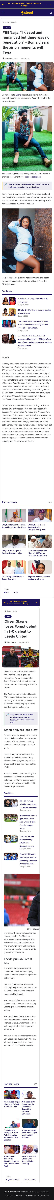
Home (6, 22)
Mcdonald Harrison (11, 58)
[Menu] (3, 14)
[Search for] (51, 14)
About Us (9, 1195)
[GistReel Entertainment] (27, 13)
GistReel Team (30, 1195)
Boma (6, 592)
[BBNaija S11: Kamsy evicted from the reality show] (9, 301)
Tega (15, 592)
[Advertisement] (27, 473)
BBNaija (13, 22)
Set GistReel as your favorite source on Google (24, 4)
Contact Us (19, 1195)
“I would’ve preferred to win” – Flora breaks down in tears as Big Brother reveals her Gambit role (33, 324)
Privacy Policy (43, 1195)
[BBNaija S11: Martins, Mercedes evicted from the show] (9, 312)
